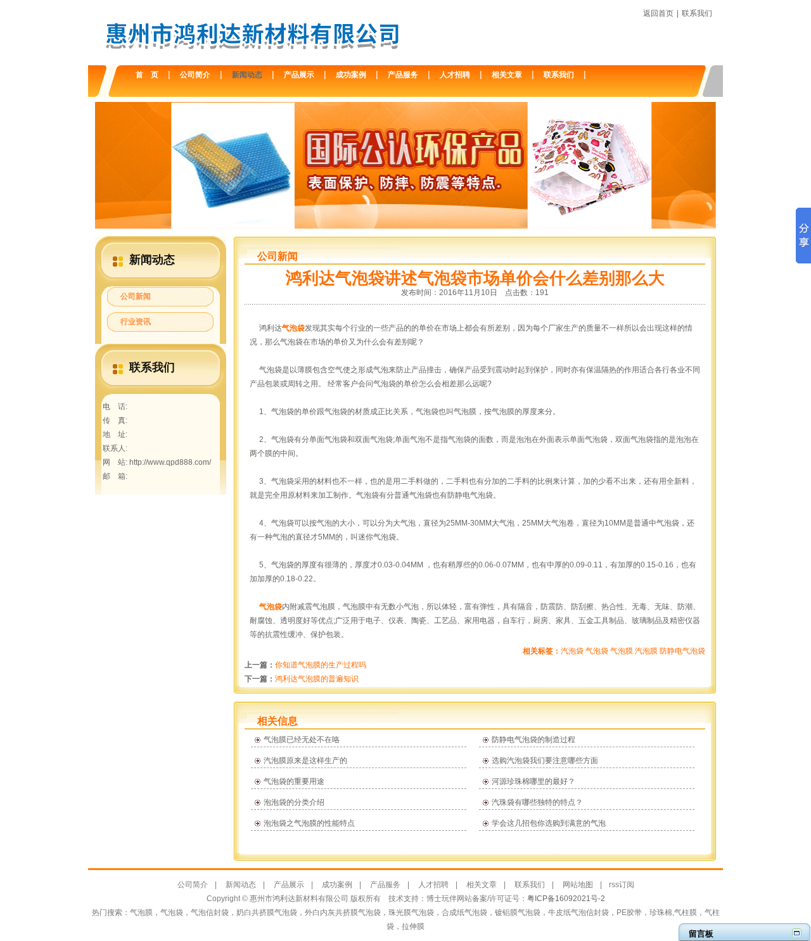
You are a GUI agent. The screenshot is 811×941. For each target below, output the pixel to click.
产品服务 (403, 74)
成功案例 (351, 74)
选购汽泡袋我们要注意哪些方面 (545, 760)
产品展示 (299, 74)
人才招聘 (455, 74)
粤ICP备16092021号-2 (566, 898)
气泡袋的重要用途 (294, 781)
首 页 (147, 74)
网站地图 (578, 884)
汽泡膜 (646, 651)
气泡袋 (293, 328)
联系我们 (697, 13)
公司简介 (195, 74)
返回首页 (658, 13)
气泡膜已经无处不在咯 (302, 739)
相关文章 (507, 74)
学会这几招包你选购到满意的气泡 (549, 823)
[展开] (796, 932)
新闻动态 (247, 74)
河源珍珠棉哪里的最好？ (533, 781)
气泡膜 (621, 651)
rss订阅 (621, 884)
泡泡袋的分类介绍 (294, 802)
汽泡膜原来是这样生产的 (305, 760)
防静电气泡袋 (682, 651)
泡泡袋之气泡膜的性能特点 (309, 823)
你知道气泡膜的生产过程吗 (320, 664)
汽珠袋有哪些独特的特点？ (537, 802)
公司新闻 (135, 296)
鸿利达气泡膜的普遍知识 (317, 678)
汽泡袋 (572, 651)
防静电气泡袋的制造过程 (533, 739)
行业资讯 (135, 321)
